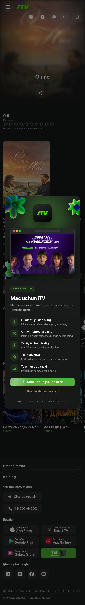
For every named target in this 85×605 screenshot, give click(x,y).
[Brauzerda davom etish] (73, 203)
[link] (42, 382)
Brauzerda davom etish (42, 391)
